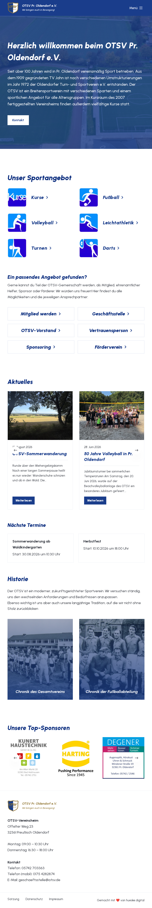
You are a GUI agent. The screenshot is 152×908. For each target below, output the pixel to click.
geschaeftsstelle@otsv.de (39, 880)
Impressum (56, 899)
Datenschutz (34, 899)
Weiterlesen (25, 501)
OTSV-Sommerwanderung (39, 454)
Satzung (13, 899)
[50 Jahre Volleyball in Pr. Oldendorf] (111, 415)
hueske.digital (135, 900)
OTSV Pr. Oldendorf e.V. (39, 6)
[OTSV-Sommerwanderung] (40, 415)
